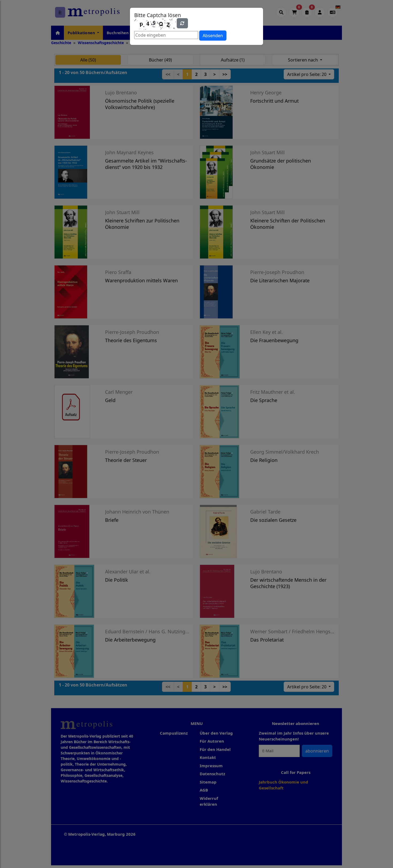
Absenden (213, 35)
